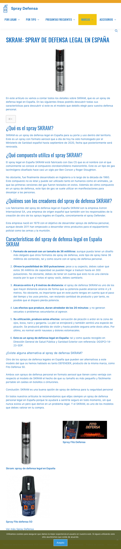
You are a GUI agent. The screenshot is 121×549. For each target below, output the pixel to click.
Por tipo (31, 19)
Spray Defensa (24, 8)
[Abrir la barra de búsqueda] (116, 30)
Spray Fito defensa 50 (19, 521)
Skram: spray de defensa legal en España (30, 468)
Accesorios (106, 19)
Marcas (85, 19)
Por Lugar (11, 19)
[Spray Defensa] (6, 8)
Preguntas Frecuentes (59, 19)
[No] (117, 539)
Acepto (60, 542)
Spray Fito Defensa (74, 442)
